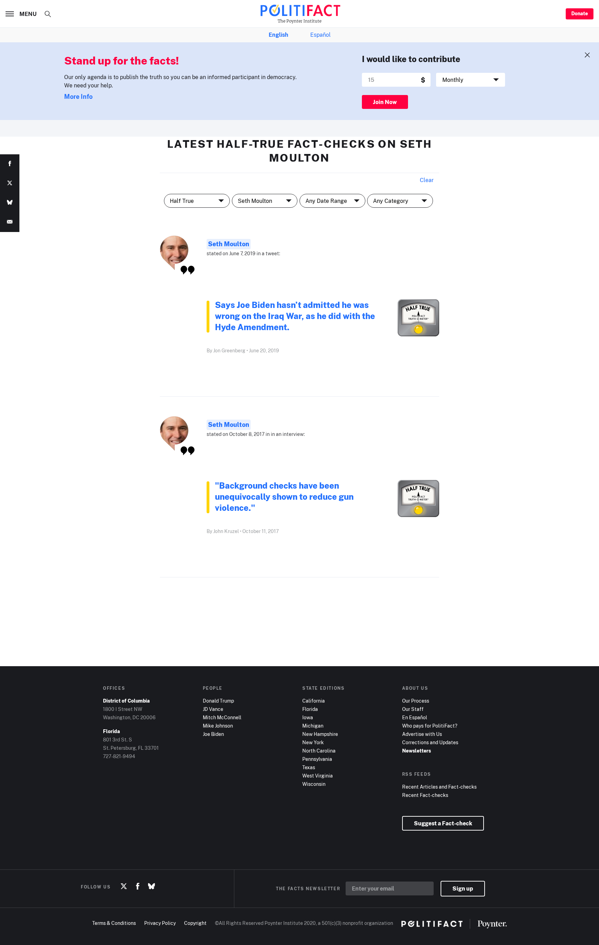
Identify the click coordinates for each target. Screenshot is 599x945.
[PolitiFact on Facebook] (137, 886)
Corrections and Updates (430, 742)
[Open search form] (47, 14)
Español (320, 34)
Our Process (415, 701)
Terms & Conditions (114, 923)
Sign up (462, 888)
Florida (310, 709)
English (278, 34)
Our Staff (413, 709)
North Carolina (319, 751)
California (313, 701)
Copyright (195, 923)
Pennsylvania (317, 759)
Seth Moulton (228, 244)
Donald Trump (218, 701)
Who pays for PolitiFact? (429, 726)
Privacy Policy (160, 923)
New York (313, 742)
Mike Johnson (218, 726)
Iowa (307, 717)
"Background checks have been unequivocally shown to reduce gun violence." (284, 496)
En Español (414, 717)
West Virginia (317, 776)
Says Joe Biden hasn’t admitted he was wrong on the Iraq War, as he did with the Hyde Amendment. (295, 316)
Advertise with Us (422, 734)
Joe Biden (213, 734)
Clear (427, 180)
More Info (78, 96)
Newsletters (416, 751)
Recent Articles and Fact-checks (439, 787)
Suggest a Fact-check (443, 823)
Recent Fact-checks (425, 795)
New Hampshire (320, 734)
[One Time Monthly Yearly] (470, 80)
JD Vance (213, 709)
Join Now (385, 101)
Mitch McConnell (222, 717)
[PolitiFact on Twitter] (123, 886)
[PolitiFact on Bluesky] (151, 886)
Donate (579, 13)
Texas (308, 767)
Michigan (312, 726)
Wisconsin (313, 784)
